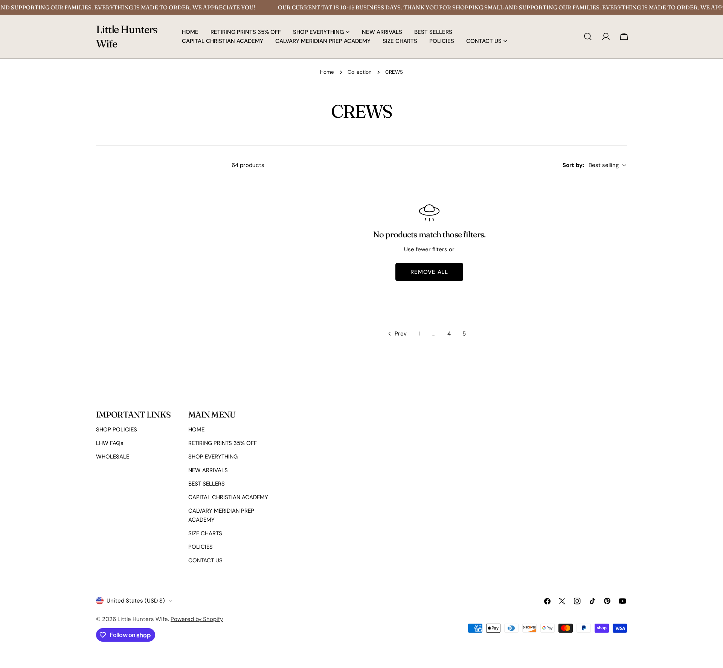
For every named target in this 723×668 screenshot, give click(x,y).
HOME (196, 429)
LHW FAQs (110, 443)
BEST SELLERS (206, 483)
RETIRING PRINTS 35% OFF (222, 443)
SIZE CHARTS (205, 533)
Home (327, 72)
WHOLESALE (112, 456)
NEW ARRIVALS (208, 470)
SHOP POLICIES (116, 429)
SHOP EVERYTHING (213, 456)
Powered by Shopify (197, 619)
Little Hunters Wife (126, 36)
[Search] (587, 36)
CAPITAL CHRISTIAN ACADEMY (228, 497)
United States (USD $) (136, 600)
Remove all (429, 272)
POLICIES (200, 547)
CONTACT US (205, 560)
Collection (360, 72)
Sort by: (573, 165)
